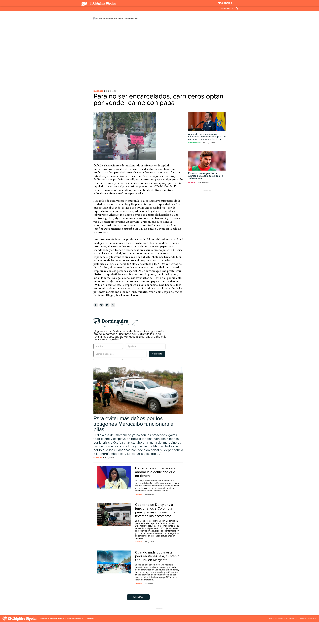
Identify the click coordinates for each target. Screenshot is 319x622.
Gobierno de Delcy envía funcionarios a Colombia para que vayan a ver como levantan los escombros (155, 510)
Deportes (191, 182)
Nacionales (225, 3)
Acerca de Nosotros (57, 618)
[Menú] (237, 3)
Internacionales (194, 143)
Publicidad (90, 618)
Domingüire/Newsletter (75, 618)
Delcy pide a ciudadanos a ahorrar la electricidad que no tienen (155, 472)
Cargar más (138, 597)
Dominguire (225, 9)
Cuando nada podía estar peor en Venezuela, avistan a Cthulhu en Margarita (157, 556)
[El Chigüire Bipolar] (98, 4)
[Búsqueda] (237, 9)
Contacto (43, 618)
